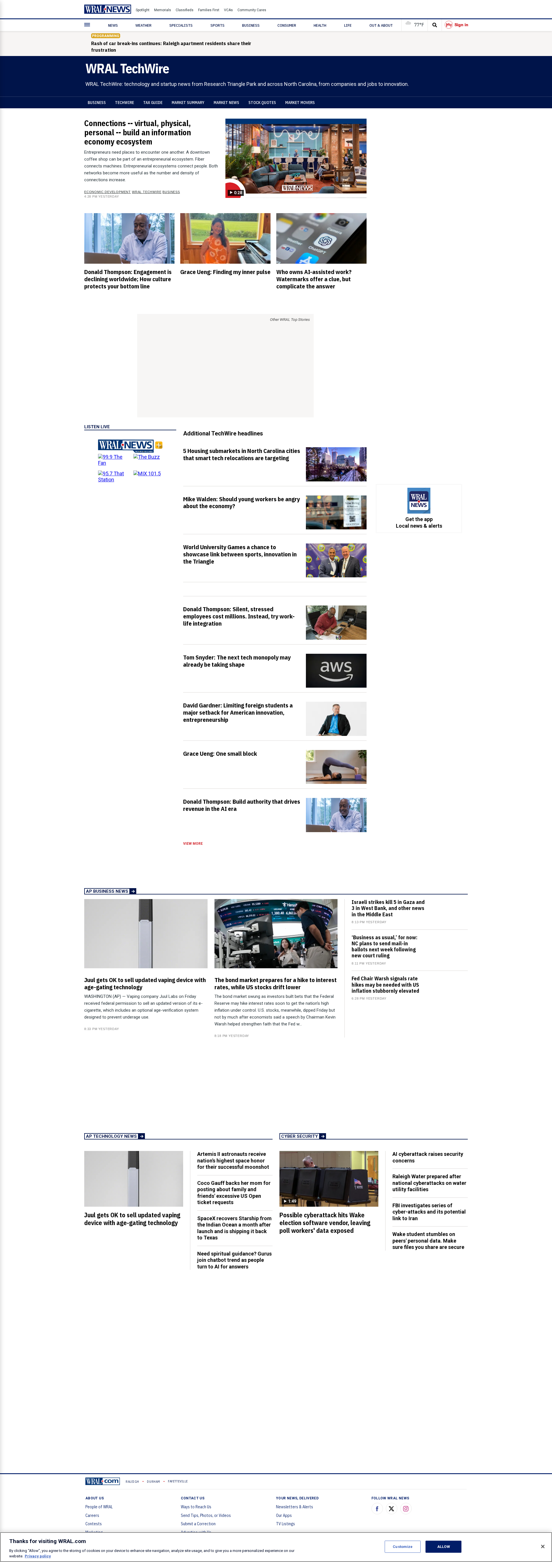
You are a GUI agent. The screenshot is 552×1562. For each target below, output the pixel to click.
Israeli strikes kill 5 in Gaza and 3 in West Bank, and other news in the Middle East (388, 908)
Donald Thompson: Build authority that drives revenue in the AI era (241, 805)
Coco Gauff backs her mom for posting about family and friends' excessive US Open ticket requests (234, 1193)
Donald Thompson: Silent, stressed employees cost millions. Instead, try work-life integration (239, 616)
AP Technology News (111, 1136)
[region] (276, 1547)
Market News (226, 102)
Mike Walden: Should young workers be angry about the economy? (241, 502)
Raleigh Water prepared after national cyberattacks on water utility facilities (429, 1182)
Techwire (124, 102)
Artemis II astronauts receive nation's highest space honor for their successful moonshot (233, 1160)
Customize (403, 1546)
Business (97, 102)
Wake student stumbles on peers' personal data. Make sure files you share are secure (428, 1240)
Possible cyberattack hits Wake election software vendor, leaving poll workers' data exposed (324, 1223)
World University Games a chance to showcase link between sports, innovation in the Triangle (240, 554)
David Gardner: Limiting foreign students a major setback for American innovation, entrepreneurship (238, 712)
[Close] (542, 1546)
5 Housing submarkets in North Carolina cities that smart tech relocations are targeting (241, 454)
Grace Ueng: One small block (220, 753)
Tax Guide (152, 102)
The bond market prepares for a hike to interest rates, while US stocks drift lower (275, 983)
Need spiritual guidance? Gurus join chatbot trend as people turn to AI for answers (234, 1260)
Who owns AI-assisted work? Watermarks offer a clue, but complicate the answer (314, 279)
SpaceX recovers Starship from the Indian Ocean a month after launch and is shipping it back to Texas (234, 1228)
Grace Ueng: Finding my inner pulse (225, 272)
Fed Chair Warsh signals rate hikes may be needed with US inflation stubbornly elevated (385, 984)
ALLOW (443, 1546)
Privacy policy (38, 1556)
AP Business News (107, 891)
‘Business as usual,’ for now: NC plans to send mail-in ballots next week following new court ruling (384, 946)
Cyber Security (299, 1136)
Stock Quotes (262, 102)
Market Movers (300, 102)
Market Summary (188, 102)
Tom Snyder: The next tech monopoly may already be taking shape (237, 660)
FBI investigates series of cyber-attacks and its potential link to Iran (429, 1211)
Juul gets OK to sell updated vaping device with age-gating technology (145, 983)
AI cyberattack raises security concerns (427, 1157)
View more (193, 844)
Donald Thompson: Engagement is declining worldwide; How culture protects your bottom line (128, 279)
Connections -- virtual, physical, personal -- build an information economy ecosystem (137, 132)
